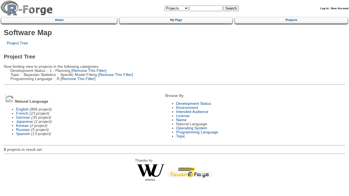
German (23, 117)
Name (181, 120)
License (182, 116)
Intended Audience (192, 112)
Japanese (24, 122)
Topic (180, 136)
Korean (22, 126)
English (22, 109)
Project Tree (17, 43)
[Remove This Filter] (88, 71)
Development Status (193, 104)
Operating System (191, 128)
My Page (176, 20)
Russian (23, 130)
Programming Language (197, 132)
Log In (324, 8)
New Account (339, 8)
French (22, 113)
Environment (187, 108)
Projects (291, 20)
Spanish (23, 134)
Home (59, 20)
